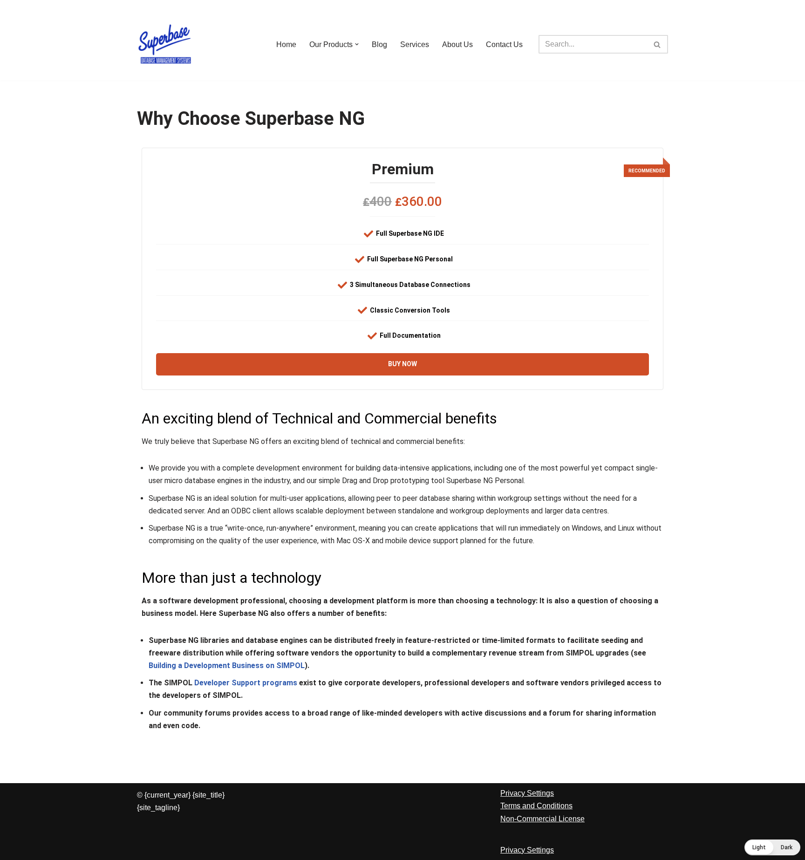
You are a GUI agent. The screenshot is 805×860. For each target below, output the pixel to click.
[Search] (657, 44)
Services (414, 44)
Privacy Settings (527, 793)
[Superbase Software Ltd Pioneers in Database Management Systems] (165, 44)
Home (286, 44)
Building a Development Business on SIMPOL (227, 665)
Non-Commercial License (542, 819)
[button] (357, 44)
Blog (379, 44)
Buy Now (402, 364)
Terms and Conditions (536, 806)
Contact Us (504, 44)
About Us (457, 44)
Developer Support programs (245, 682)
